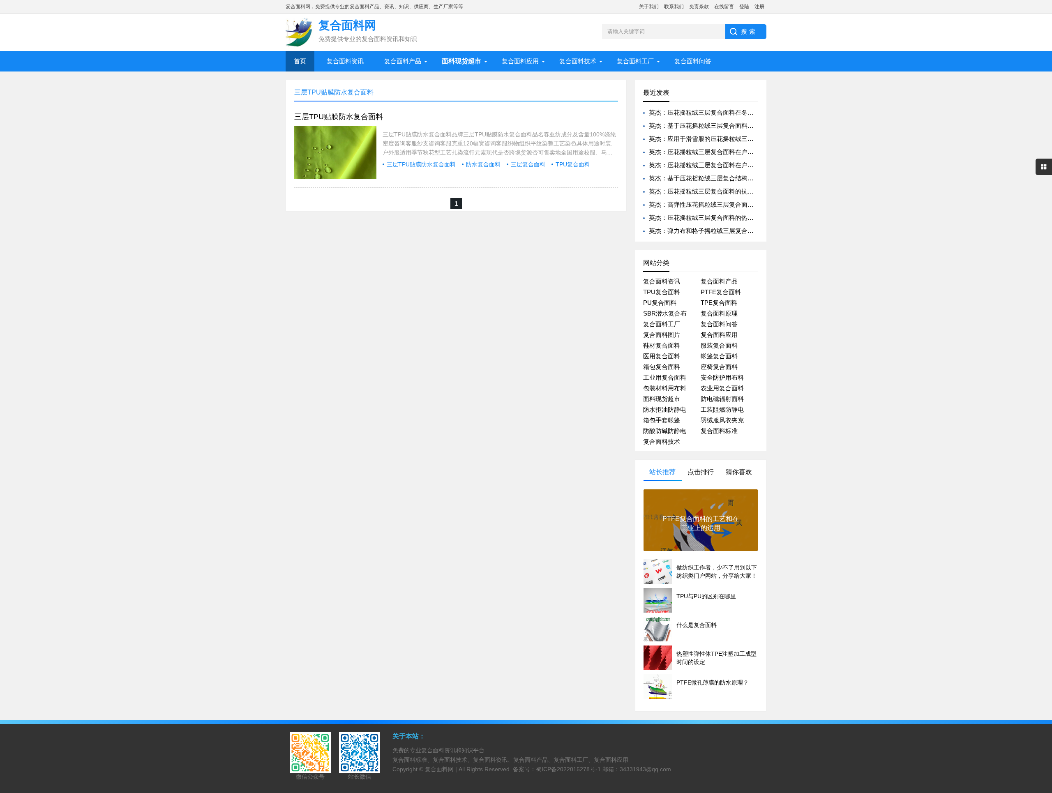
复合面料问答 (692, 61)
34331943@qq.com (645, 769)
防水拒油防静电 (664, 409)
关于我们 (649, 6)
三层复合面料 (528, 164)
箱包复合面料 (661, 366)
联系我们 (674, 6)
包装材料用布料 (664, 388)
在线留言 (724, 6)
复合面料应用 (520, 61)
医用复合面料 (661, 356)
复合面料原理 (719, 313)
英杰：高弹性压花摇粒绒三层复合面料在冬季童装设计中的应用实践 (741, 204)
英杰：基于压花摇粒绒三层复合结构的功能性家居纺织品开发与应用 (741, 178)
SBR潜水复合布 (665, 313)
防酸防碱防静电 (664, 430)
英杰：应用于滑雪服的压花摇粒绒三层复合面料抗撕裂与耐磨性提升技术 (747, 138)
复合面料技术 (577, 61)
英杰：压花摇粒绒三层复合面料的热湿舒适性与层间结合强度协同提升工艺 (750, 217)
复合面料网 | (442, 769)
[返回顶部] (1043, 705)
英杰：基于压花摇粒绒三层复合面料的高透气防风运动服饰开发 (735, 125)
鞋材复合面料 (661, 345)
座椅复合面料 (719, 366)
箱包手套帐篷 (661, 420)
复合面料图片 (661, 334)
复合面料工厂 (635, 61)
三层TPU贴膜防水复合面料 (338, 117)
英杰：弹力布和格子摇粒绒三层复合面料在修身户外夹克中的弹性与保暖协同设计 (760, 230)
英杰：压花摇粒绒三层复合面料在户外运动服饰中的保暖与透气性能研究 (747, 164)
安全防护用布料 (722, 377)
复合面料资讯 (345, 61)
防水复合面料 (483, 164)
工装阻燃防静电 (722, 409)
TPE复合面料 (719, 302)
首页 (300, 61)
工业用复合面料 (664, 377)
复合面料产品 (402, 61)
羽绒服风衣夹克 (722, 420)
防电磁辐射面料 (722, 398)
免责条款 (699, 6)
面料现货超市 (661, 398)
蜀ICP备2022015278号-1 (568, 769)
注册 (759, 6)
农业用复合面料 (722, 388)
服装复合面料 (719, 345)
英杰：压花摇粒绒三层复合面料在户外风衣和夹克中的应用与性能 (738, 151)
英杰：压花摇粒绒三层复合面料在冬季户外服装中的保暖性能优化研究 (744, 112)
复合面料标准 (719, 430)
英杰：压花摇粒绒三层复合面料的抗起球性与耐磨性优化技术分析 (738, 191)
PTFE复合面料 (721, 291)
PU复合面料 (659, 302)
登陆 (744, 6)
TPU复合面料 (573, 164)
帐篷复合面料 (719, 356)
